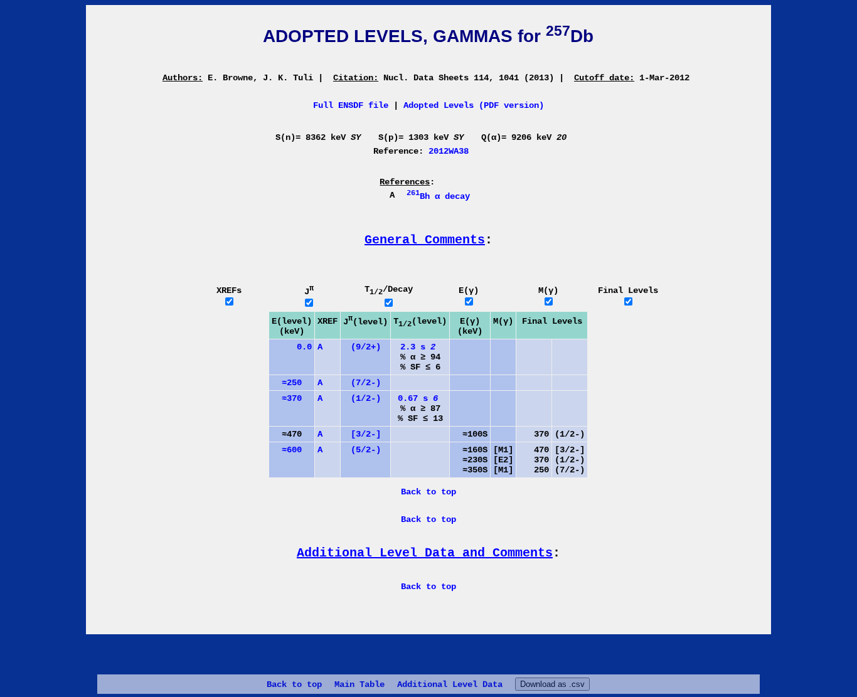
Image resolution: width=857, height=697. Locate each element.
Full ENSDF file (350, 105)
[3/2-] (366, 434)
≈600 (287, 450)
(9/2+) (366, 347)
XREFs (229, 290)
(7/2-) (366, 383)
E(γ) (469, 290)
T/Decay (389, 289)
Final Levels (628, 290)
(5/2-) (366, 450)
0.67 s (418, 398)
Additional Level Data (450, 684)
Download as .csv (552, 684)
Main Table (359, 684)
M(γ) (548, 290)
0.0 (292, 347)
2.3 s (417, 347)
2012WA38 (448, 151)
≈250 (287, 383)
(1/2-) (366, 398)
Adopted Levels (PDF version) (473, 105)
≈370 (287, 398)
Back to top (294, 684)
